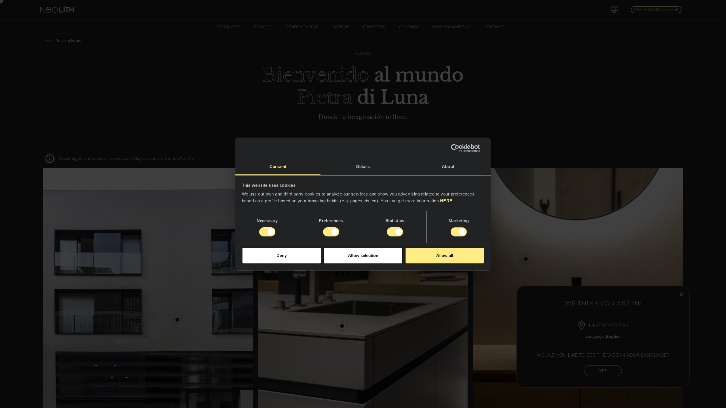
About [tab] (448, 166)
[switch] (331, 232)
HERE (446, 200)
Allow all (444, 255)
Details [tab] (363, 166)
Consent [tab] (277, 166)
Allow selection (363, 255)
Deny (282, 255)
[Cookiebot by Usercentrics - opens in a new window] (459, 148)
